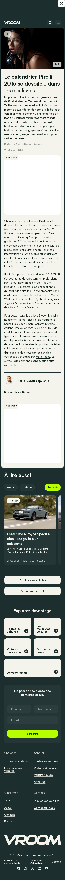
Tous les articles (35, 580)
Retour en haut (30, 591)
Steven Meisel (29, 295)
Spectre (41, 561)
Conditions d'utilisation (36, 861)
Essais (8, 821)
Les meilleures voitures (13, 769)
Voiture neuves (43, 774)
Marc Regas (43, 356)
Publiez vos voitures (46, 801)
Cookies (56, 861)
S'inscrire (32, 733)
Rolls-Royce (28, 561)
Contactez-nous (44, 807)
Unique (27, 487)
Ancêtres (40, 781)
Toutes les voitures (16, 761)
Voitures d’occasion (46, 768)
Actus (11, 487)
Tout (7, 801)
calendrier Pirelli (35, 221)
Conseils (9, 814)
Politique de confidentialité (12, 861)
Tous (50, 487)
